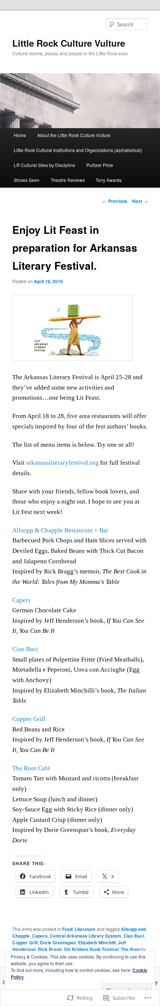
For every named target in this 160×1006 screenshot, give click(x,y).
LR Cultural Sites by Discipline (44, 165)
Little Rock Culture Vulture (68, 43)
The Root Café (31, 768)
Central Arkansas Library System (85, 935)
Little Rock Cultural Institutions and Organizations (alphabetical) (78, 150)
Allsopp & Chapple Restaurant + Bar (60, 530)
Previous (115, 201)
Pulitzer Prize (99, 165)
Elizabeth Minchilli (97, 942)
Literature (85, 929)
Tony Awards (109, 180)
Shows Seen (26, 180)
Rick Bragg (50, 949)
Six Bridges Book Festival (91, 949)
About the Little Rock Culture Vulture (74, 135)
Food (67, 929)
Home (20, 135)
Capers (21, 600)
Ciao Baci (25, 649)
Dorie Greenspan (58, 942)
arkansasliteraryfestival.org (62, 462)
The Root (130, 949)
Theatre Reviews (68, 180)
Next (140, 201)
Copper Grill (28, 718)
